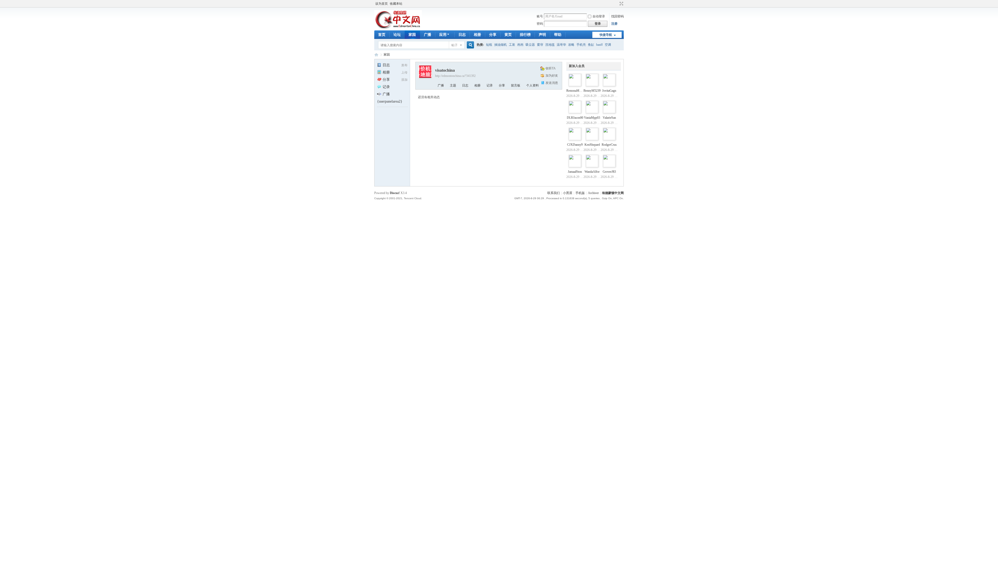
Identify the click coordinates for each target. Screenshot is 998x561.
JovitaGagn (609, 90)
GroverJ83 (609, 171)
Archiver (593, 193)
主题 (453, 85)
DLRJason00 (575, 117)
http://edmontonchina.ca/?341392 (455, 76)
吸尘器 (530, 44)
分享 (492, 35)
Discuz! (395, 193)
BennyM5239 (592, 90)
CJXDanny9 (575, 144)
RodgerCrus (609, 144)
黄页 (508, 35)
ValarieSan (609, 117)
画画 (520, 44)
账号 (540, 16)
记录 (386, 87)
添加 (404, 80)
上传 (404, 72)
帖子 (454, 45)
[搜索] (470, 45)
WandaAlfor (592, 171)
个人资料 (532, 85)
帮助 (557, 35)
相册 (477, 35)
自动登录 (599, 16)
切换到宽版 (621, 3)
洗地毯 (550, 44)
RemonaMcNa (575, 90)
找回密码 (617, 16)
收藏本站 (396, 3)
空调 (608, 44)
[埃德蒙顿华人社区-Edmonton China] (398, 27)
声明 (542, 35)
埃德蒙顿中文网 (613, 193)
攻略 (571, 44)
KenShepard (592, 144)
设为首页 (381, 3)
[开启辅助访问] (616, 3)
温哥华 (561, 44)
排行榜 (525, 35)
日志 (462, 35)
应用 (443, 35)
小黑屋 (567, 193)
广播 (427, 35)
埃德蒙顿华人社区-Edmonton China (376, 54)
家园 (412, 35)
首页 (381, 35)
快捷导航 (606, 35)
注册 (614, 23)
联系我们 (553, 193)
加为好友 (552, 75)
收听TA (551, 68)
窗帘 (540, 44)
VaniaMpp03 (592, 117)
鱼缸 (591, 44)
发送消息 (552, 83)
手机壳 (581, 44)
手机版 (580, 193)
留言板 (515, 85)
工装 (512, 44)
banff (599, 44)
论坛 (397, 35)
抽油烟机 (500, 44)
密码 (540, 23)
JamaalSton (575, 171)
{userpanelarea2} (389, 101)
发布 (404, 65)
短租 (489, 44)
